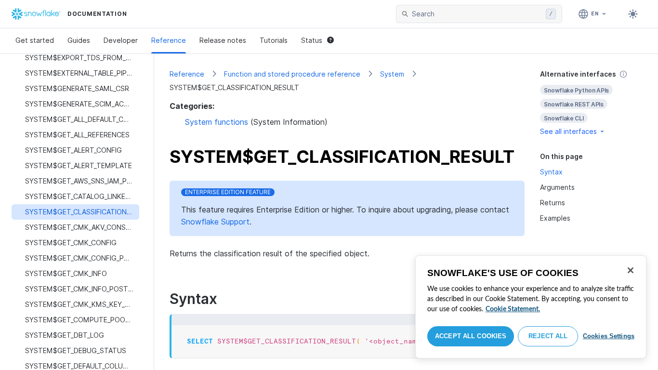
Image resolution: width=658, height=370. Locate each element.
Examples (555, 218)
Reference (168, 40)
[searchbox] (477, 14)
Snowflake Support (215, 221)
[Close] (630, 270)
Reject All (547, 336)
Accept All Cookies (470, 336)
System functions (216, 122)
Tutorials (274, 40)
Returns (552, 202)
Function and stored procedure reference (292, 74)
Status (311, 40)
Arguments (557, 187)
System (392, 74)
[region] (530, 306)
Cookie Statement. (513, 309)
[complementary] (591, 102)
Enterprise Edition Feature (228, 192)
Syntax (551, 172)
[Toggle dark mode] (633, 14)
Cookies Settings (608, 336)
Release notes (222, 40)
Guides (78, 40)
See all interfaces (568, 131)
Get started (34, 40)
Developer (121, 40)
